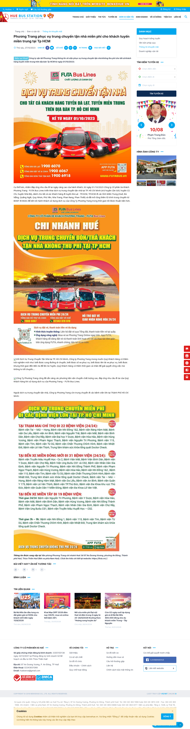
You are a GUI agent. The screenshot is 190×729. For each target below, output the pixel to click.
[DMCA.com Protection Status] (44, 679)
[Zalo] (187, 363)
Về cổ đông (155, 17)
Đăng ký (166, 9)
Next (180, 185)
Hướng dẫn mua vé (115, 657)
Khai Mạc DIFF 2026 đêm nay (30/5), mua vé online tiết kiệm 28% (56, 615)
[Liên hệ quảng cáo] (187, 356)
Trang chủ (78, 17)
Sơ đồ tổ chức (75, 661)
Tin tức (102, 17)
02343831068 (31, 667)
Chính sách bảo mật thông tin (119, 670)
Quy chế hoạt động (78, 670)
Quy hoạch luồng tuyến (149, 38)
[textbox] (150, 69)
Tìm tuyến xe (156, 93)
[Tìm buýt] (187, 377)
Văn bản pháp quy (147, 43)
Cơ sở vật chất (75, 657)
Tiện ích (168, 17)
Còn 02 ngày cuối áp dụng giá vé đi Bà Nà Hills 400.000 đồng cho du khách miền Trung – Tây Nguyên (117, 617)
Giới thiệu (91, 17)
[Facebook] (187, 370)
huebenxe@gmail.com (30, 670)
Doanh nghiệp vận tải (148, 51)
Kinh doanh (142, 17)
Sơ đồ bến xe (112, 653)
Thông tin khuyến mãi (149, 47)
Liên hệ (177, 17)
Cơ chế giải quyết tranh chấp (156, 653)
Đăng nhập (181, 9)
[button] (141, 125)
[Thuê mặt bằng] (187, 349)
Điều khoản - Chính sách (80, 665)
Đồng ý (167, 716)
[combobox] (159, 69)
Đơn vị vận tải (126, 17)
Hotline (8, 9)
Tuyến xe (112, 17)
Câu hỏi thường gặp (115, 661)
